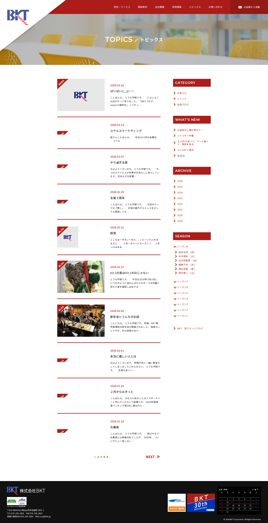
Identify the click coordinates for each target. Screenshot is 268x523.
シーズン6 (182, 287)
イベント (182, 98)
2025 (180, 186)
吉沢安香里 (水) (188, 260)
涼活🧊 (181, 155)
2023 (180, 198)
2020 (180, 215)
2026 (180, 181)
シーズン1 (182, 315)
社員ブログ (183, 104)
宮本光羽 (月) (187, 252)
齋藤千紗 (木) (187, 264)
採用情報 (176, 7)
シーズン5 (182, 292)
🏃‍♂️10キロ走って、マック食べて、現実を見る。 (192, 143)
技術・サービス (122, 7)
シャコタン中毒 (185, 135)
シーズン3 (182, 304)
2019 (180, 221)
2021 (180, 209)
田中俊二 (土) (187, 272)
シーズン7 (182, 281)
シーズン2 (182, 309)
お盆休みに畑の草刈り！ (190, 130)
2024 (180, 192)
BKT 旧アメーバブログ (190, 328)
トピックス (195, 7)
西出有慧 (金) (187, 268)
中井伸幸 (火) (187, 256)
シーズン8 (182, 246)
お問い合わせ (216, 7)
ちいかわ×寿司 (185, 150)
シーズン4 (182, 298)
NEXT (150, 456)
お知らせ (182, 93)
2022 (180, 203)
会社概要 (159, 7)
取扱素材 (142, 7)
